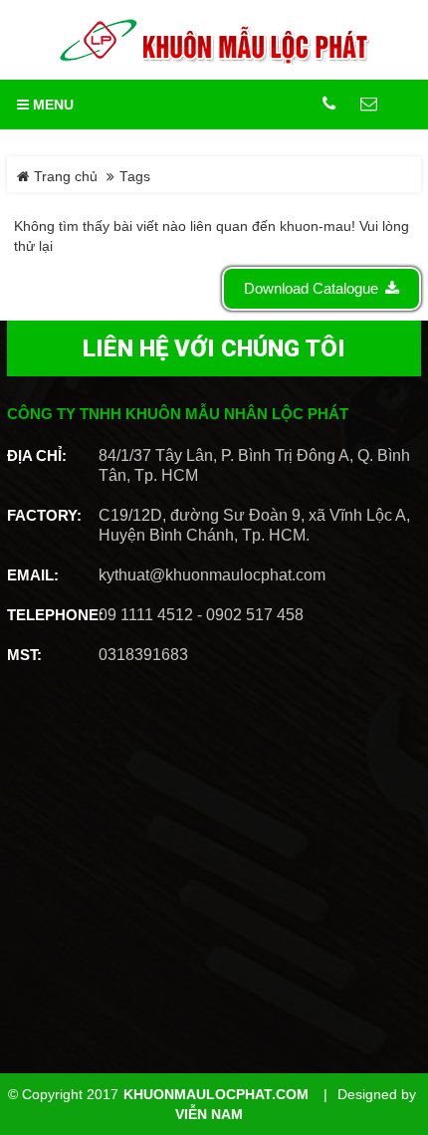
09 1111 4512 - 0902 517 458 (201, 614)
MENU (51, 105)
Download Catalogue (311, 288)
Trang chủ (64, 176)
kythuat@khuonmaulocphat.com (212, 575)
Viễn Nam (209, 1114)
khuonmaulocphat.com (216, 1094)
